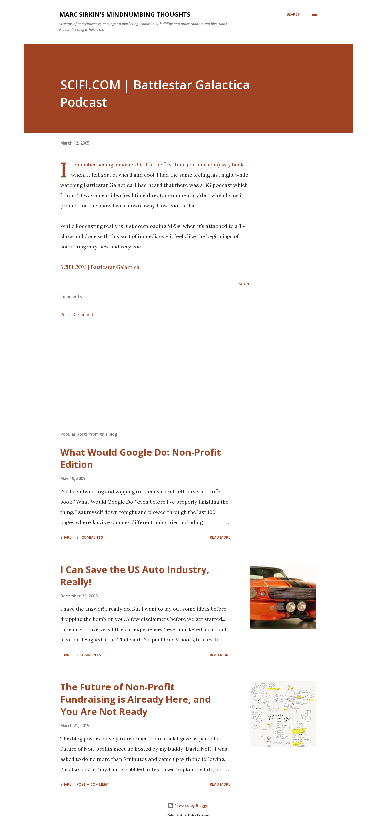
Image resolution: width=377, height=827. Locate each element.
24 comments (89, 537)
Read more (220, 537)
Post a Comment (76, 314)
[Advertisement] (147, 367)
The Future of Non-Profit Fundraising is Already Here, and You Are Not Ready (135, 699)
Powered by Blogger (191, 805)
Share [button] (244, 284)
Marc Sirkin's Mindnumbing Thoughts (124, 14)
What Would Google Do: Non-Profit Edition (140, 458)
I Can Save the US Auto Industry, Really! (134, 575)
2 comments (88, 654)
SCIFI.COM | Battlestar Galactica (100, 267)
